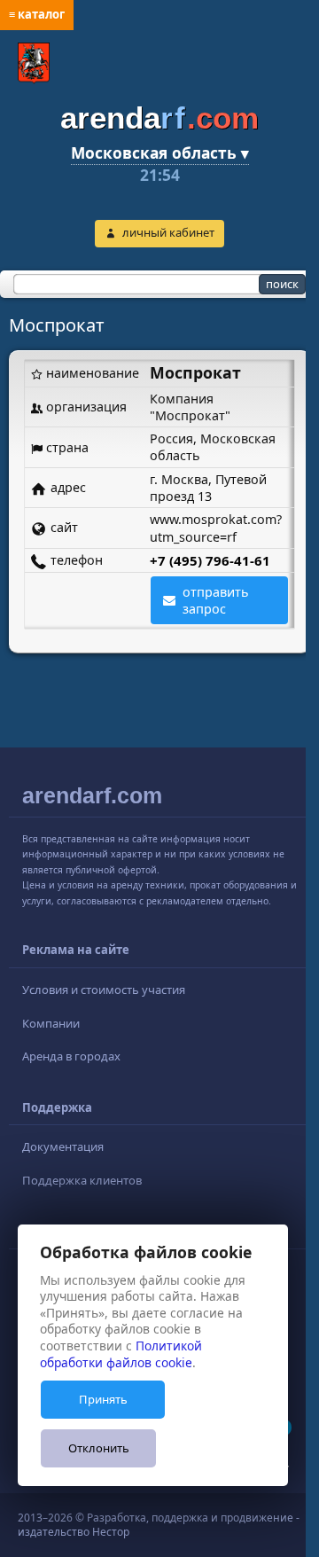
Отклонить (98, 1448)
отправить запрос (216, 600)
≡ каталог (37, 14)
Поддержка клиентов (82, 1180)
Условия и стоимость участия (103, 990)
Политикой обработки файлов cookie (121, 1354)
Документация (63, 1146)
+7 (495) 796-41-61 (210, 560)
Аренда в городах (71, 1056)
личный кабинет (168, 232)
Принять (103, 1399)
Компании (51, 1023)
